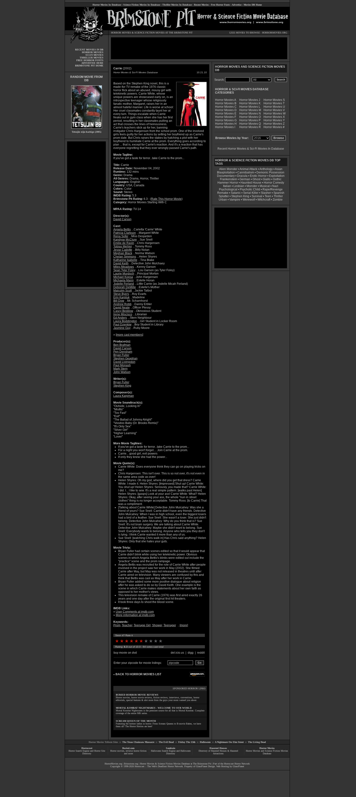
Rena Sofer (120, 236)
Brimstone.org (131, 763)
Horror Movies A (225, 100)
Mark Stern (120, 368)
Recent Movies (201, 4)
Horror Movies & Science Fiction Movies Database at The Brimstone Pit (175, 763)
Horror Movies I (225, 127)
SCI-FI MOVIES (94, 55)
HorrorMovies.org (113, 763)
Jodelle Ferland (123, 283)
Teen (268, 196)
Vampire (234, 199)
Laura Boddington (125, 321)
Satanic (236, 193)
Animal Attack (248, 169)
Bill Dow (118, 300)
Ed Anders (120, 317)
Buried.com (128, 748)
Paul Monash (122, 365)
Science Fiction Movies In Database (141, 4)
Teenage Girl (142, 625)
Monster (252, 186)
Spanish (278, 193)
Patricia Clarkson (124, 233)
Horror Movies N (250, 113)
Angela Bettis (122, 229)
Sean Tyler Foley (124, 270)
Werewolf (249, 199)
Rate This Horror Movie (166, 199)
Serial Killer (250, 193)
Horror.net (86, 748)
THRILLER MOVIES (91, 57)
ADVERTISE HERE (92, 63)
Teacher (127, 625)
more (183, 625)
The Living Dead (257, 742)
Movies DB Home (253, 4)
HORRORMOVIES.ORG (274, 32)
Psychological (228, 189)
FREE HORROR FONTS (89, 60)
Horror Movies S (274, 100)
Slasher (266, 193)
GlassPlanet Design (205, 766)
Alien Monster (228, 169)
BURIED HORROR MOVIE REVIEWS (137, 694)
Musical (265, 186)
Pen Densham (122, 351)
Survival (257, 196)
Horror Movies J (249, 100)
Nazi (275, 186)
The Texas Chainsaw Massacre (138, 742)
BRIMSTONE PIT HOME (89, 65)
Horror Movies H (226, 123)
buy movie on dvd (125, 652)
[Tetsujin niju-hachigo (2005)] (86, 129)
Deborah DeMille (124, 287)
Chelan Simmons (124, 256)
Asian (278, 169)
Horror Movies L (249, 106)
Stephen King (122, 385)
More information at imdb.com (135, 615)
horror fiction (140, 750)
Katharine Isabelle (125, 260)
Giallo (267, 179)
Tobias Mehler (122, 246)
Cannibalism (245, 172)
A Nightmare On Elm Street (229, 742)
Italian (227, 186)
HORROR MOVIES (121, 32)
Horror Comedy (274, 182)
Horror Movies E (225, 113)
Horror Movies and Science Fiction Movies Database (267, 752)
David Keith (121, 263)
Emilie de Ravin (123, 243)
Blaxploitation (226, 172)
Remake (222, 193)
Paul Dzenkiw (122, 324)
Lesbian (239, 186)
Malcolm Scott (122, 290)
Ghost (256, 179)
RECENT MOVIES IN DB (89, 49)
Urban (223, 199)
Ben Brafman (122, 345)
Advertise (236, 4)
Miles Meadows (123, 266)
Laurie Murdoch (123, 273)
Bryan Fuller (121, 355)
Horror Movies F (225, 117)
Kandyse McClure (125, 239)
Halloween (205, 742)
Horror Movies (267, 748)
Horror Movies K (250, 103)
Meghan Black (122, 253)
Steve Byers (121, 294)
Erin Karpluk (121, 297)
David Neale (121, 307)
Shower (157, 625)
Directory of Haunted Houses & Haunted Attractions (218, 752)
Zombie (278, 199)
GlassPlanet (238, 766)
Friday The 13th (186, 742)
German (245, 179)
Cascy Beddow (123, 311)
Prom (116, 625)
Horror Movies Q (250, 123)
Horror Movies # (274, 127)
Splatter (224, 196)
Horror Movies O (250, 117)
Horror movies (117, 750)
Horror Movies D (226, 110)
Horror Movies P (250, 120)
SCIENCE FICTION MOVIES (149, 32)
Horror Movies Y (274, 120)
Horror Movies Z (274, 123)
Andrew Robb (122, 304)
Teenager (169, 625)
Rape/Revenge (273, 189)
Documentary (226, 176)
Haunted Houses (218, 748)
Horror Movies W (274, 113)
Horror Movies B (225, 103)
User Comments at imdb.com (135, 611)
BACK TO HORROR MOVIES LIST (138, 674)
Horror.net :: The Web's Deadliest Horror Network (159, 766)
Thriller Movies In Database (177, 4)
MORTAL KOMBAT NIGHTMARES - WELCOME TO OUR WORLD (154, 708)
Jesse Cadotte (122, 250)
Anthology (266, 169)
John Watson (122, 372)
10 (160, 641)
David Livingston (124, 362)
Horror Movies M (250, 110)
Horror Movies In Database (107, 4)
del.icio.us (177, 652)
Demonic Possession (270, 172)
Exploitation (277, 176)
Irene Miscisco (122, 314)
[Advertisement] (86, 214)
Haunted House (250, 182)
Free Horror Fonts (220, 4)
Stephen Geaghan (125, 358)
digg (190, 652)
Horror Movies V (274, 110)
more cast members (129, 334)
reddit (201, 652)
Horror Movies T (274, 103)
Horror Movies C (226, 106)
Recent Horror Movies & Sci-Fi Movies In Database (250, 148)
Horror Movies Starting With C (147, 202)
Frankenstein (228, 179)
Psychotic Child (250, 189)
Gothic (277, 179)
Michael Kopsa (123, 277)
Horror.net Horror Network (237, 763)
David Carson (122, 219)
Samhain (170, 748)
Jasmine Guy (122, 328)
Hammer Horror (227, 182)
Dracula (242, 176)
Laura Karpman (123, 396)
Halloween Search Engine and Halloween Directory (171, 752)
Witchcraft (263, 199)
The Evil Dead (166, 742)
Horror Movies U (274, 106)
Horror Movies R (250, 127)
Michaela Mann (123, 280)
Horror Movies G (226, 120)
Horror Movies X (274, 117)
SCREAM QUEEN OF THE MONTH (136, 721)
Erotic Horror (258, 176)
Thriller (278, 196)
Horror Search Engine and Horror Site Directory (87, 752)
